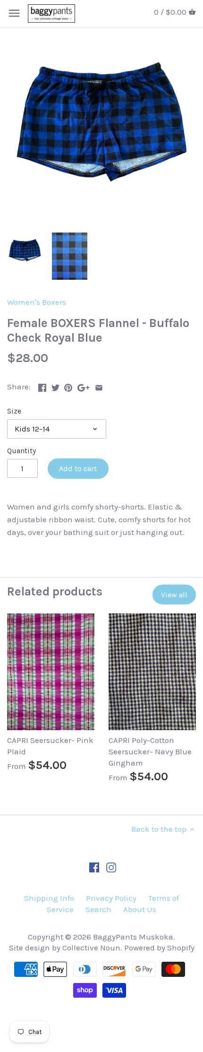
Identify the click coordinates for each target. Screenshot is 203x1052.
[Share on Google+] (83, 385)
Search (98, 909)
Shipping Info (49, 898)
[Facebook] (94, 867)
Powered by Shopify (159, 947)
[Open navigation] (14, 13)
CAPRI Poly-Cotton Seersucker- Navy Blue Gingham (150, 751)
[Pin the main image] (68, 385)
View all (174, 594)
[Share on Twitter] (55, 385)
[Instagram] (111, 867)
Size (14, 411)
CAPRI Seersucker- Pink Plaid (50, 745)
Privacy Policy (111, 898)
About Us (139, 909)
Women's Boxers (36, 302)
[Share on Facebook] (42, 385)
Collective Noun (91, 947)
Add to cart (78, 468)
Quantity (21, 451)
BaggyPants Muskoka (133, 936)
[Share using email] (99, 385)
